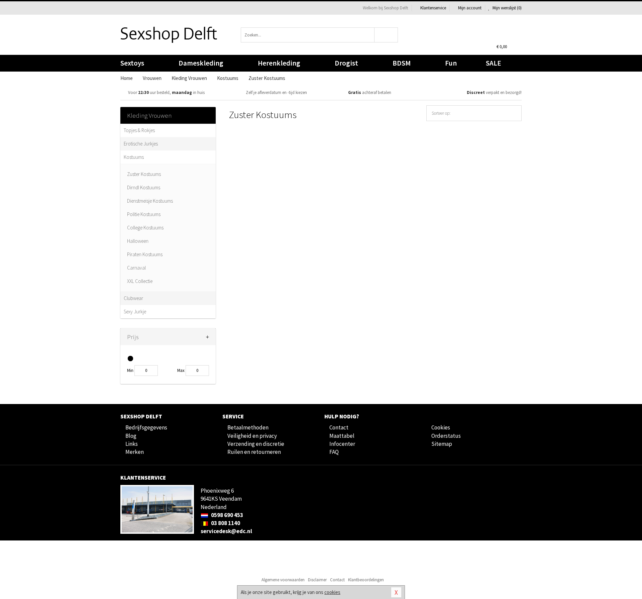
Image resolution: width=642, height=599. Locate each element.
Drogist (346, 63)
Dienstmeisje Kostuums (150, 201)
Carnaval (136, 268)
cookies (332, 592)
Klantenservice (433, 8)
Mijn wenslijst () (507, 8)
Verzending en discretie (255, 443)
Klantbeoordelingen (366, 580)
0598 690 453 (226, 515)
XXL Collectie (139, 281)
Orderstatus (446, 435)
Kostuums (134, 157)
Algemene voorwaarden (283, 580)
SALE (493, 63)
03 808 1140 (225, 523)
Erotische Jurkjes (141, 143)
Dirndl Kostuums (143, 187)
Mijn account (469, 8)
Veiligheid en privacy (252, 435)
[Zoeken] (386, 34)
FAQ (334, 452)
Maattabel (341, 435)
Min (130, 370)
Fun (451, 63)
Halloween (137, 241)
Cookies (440, 427)
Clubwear (133, 298)
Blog (130, 435)
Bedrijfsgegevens (146, 427)
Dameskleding (201, 63)
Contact (338, 427)
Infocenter (342, 443)
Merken (134, 452)
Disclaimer (317, 580)
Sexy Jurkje (135, 311)
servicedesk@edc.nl (226, 531)
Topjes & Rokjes (139, 130)
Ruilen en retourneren (254, 452)
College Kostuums (145, 227)
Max (181, 370)
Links (131, 443)
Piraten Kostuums (145, 254)
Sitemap (441, 443)
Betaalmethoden (248, 427)
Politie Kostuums (143, 214)
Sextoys (132, 63)
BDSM (402, 63)
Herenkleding (279, 63)
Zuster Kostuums (144, 174)
